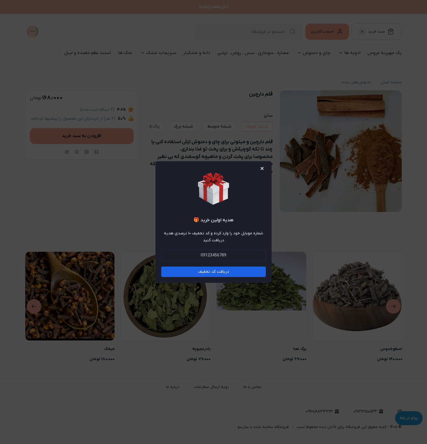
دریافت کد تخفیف (213, 271)
